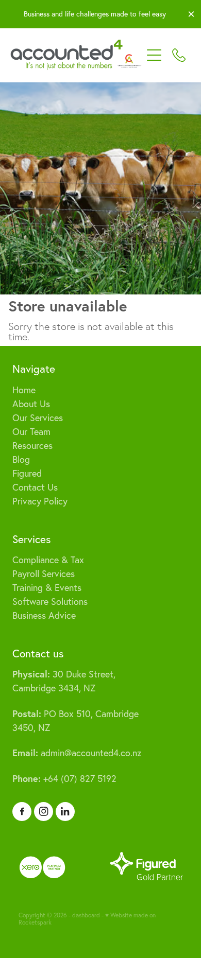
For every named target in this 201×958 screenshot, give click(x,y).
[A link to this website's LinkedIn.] (65, 811)
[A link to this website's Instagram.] (43, 811)
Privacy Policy (40, 501)
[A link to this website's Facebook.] (21, 811)
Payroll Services (43, 574)
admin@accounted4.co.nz (76, 753)
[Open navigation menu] (154, 55)
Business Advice (44, 615)
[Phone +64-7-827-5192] (178, 55)
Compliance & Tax (48, 560)
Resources (32, 445)
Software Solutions (50, 601)
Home (24, 390)
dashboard (86, 915)
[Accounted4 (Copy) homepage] (76, 55)
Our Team (31, 432)
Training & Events (46, 588)
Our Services (37, 418)
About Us (31, 404)
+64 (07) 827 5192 (64, 779)
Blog (21, 459)
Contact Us (35, 487)
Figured (27, 473)
